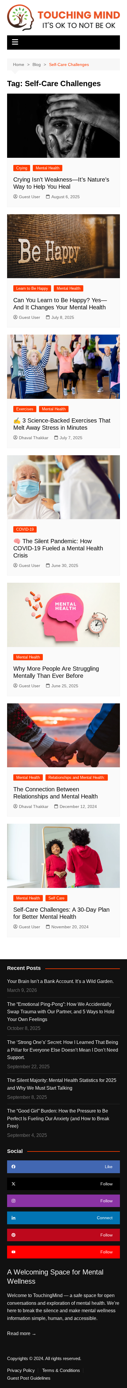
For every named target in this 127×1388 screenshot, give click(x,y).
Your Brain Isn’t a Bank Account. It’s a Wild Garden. (60, 981)
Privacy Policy (21, 1370)
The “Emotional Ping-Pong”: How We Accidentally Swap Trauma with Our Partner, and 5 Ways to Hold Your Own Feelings (60, 1012)
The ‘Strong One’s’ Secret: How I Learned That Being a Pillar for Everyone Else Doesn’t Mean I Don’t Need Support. (62, 1050)
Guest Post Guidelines (29, 1378)
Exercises (24, 409)
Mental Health (47, 168)
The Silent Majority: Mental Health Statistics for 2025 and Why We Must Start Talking (61, 1084)
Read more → (21, 1333)
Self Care (56, 898)
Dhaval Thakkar (33, 437)
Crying (21, 168)
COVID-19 (25, 529)
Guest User (29, 196)
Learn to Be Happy (32, 288)
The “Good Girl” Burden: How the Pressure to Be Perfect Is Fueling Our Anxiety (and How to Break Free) (58, 1118)
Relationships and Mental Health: (76, 777)
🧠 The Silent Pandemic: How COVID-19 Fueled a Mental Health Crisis (58, 548)
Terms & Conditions (61, 1370)
